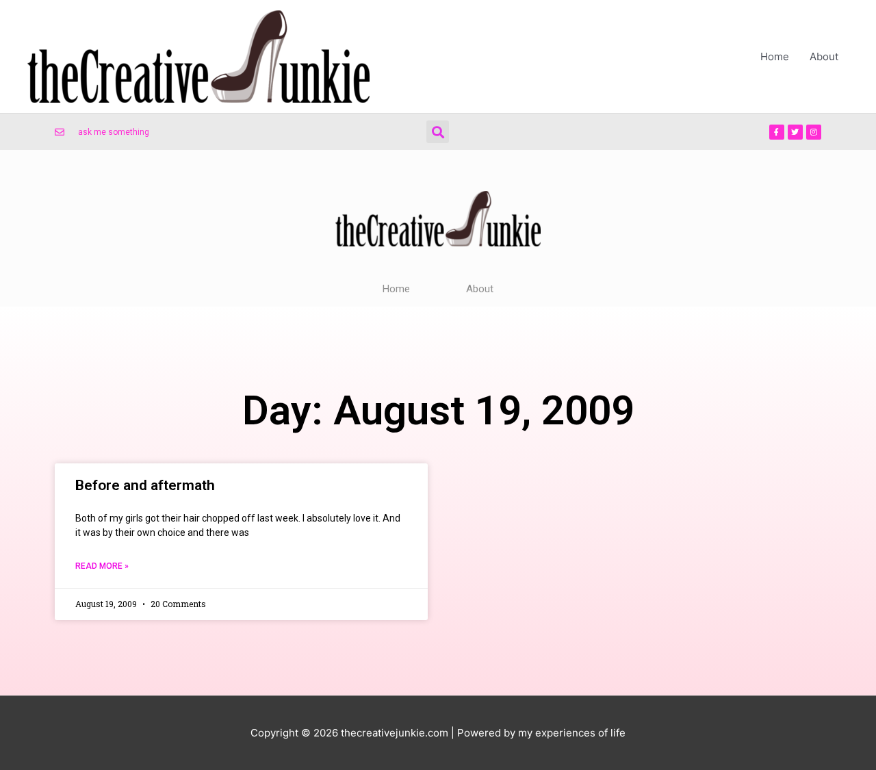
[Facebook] (776, 132)
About (824, 56)
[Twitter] (795, 132)
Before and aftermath (145, 485)
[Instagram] (813, 132)
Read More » (102, 566)
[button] (437, 131)
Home (774, 56)
